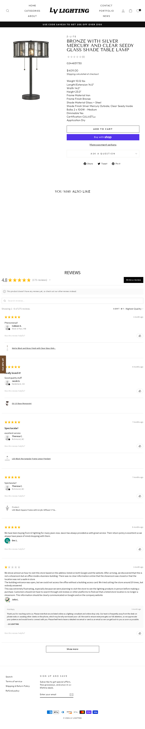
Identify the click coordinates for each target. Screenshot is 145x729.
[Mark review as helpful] (140, 335)
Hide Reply (11, 609)
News (106, 16)
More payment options (103, 144)
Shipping (71, 74)
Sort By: (119, 309)
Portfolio (106, 10)
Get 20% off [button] (3, 364)
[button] (50, 280)
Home (32, 5)
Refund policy (13, 690)
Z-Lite (71, 36)
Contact (106, 5)
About (32, 16)
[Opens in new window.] (9, 542)
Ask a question (103, 153)
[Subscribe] (71, 694)
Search (9, 676)
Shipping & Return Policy (18, 686)
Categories (32, 10)
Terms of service (14, 681)
